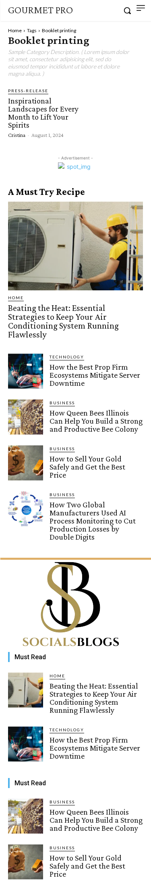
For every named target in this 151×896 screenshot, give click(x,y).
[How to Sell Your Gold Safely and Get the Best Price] (25, 462)
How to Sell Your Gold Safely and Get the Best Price (87, 466)
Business (62, 402)
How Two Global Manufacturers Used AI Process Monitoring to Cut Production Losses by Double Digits (93, 520)
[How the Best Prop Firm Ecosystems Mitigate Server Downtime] (25, 371)
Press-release (28, 90)
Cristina (16, 135)
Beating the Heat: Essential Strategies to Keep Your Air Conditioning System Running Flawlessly (63, 321)
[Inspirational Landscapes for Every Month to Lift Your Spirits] (117, 112)
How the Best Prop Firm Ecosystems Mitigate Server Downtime (95, 374)
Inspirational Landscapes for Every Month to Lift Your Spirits (43, 112)
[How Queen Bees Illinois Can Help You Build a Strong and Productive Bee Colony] (25, 417)
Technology (67, 356)
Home (15, 30)
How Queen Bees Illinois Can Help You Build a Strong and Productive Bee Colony (96, 420)
